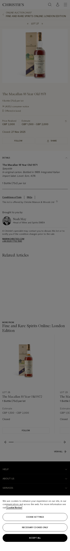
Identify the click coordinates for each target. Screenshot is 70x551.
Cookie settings (35, 517)
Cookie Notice (14, 507)
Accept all (35, 538)
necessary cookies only (35, 527)
